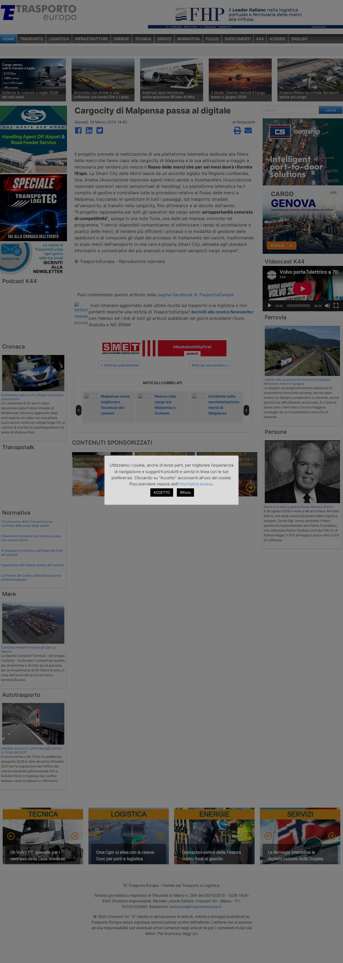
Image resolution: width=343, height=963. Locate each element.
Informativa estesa (195, 483)
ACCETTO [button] (162, 492)
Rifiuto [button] (185, 492)
